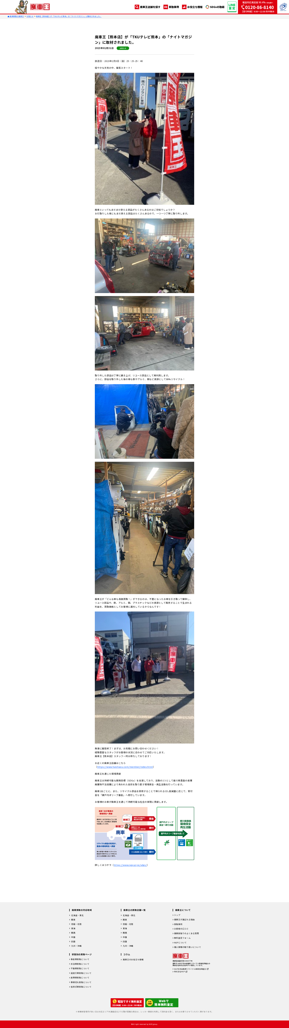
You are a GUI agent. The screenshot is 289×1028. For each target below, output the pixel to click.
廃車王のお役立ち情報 (133, 959)
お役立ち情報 (195, 7)
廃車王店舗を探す (150, 7)
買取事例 (174, 7)
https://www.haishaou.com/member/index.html (125, 766)
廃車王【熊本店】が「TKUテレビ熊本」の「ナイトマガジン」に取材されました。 (69, 16)
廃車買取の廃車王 (16, 16)
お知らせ (30, 16)
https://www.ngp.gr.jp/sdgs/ (130, 865)
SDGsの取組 (217, 7)
